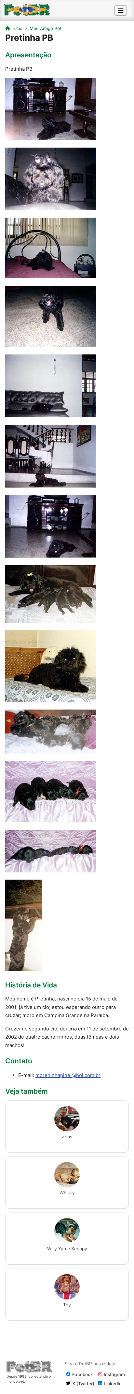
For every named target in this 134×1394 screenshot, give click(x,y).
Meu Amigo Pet (45, 28)
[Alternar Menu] (120, 10)
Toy (67, 1304)
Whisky (67, 1192)
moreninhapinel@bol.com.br (67, 1075)
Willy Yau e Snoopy (67, 1248)
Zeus (67, 1136)
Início (16, 28)
